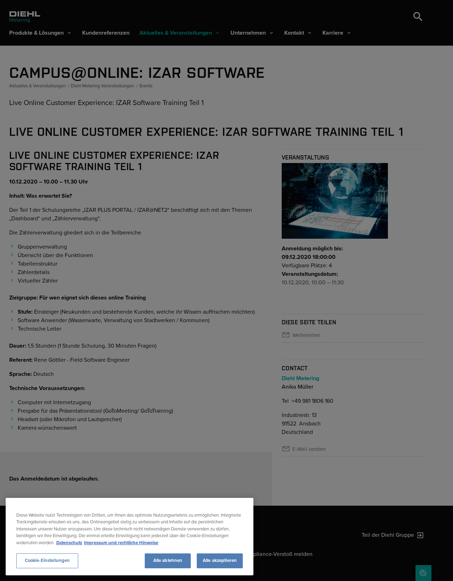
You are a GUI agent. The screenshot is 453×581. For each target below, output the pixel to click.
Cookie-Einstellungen (47, 560)
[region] (129, 536)
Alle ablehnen (168, 560)
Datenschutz (69, 543)
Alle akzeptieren (220, 560)
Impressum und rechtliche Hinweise (121, 543)
